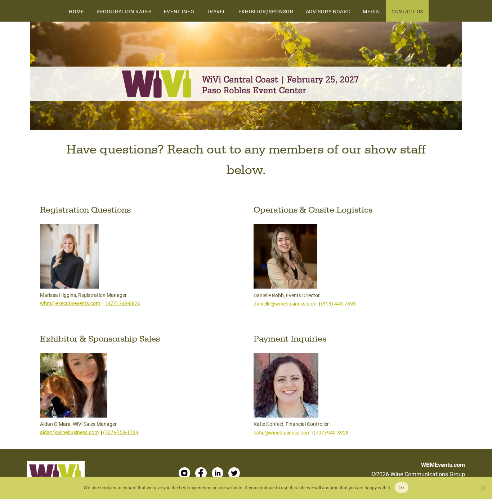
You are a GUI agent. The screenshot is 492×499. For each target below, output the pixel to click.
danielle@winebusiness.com (285, 303)
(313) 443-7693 (338, 303)
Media (371, 11)
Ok (401, 487)
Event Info (179, 11)
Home (76, 11)
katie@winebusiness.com (282, 432)
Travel (216, 11)
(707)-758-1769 (120, 432)
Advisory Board (328, 11)
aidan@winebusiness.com (69, 432)
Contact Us (407, 11)
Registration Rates (124, 11)
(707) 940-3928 (331, 432)
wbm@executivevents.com (70, 303)
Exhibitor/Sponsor (266, 11)
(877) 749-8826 (123, 303)
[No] (483, 487)
